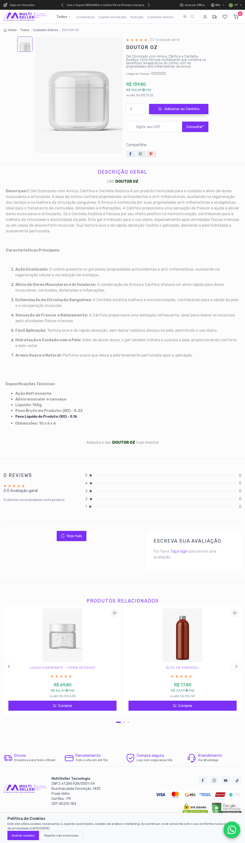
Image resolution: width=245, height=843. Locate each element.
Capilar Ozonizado (113, 17)
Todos (62, 17)
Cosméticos (86, 17)
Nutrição (137, 17)
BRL (218, 5)
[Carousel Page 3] (128, 722)
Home (12, 30)
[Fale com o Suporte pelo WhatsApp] (231, 830)
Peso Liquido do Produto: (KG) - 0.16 (46, 417)
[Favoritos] (224, 16)
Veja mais (74, 536)
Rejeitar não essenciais (61, 835)
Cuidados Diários (161, 17)
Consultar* (195, 127)
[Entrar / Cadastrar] (205, 16)
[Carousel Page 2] (124, 722)
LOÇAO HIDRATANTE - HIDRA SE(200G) (62, 667)
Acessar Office (195, 5)
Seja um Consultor (22, 5)
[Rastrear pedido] (214, 16)
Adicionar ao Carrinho (181, 109)
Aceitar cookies (23, 835)
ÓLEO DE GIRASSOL (182, 667)
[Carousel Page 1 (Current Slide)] (118, 722)
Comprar (65, 706)
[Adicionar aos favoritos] (114, 613)
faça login (179, 551)
